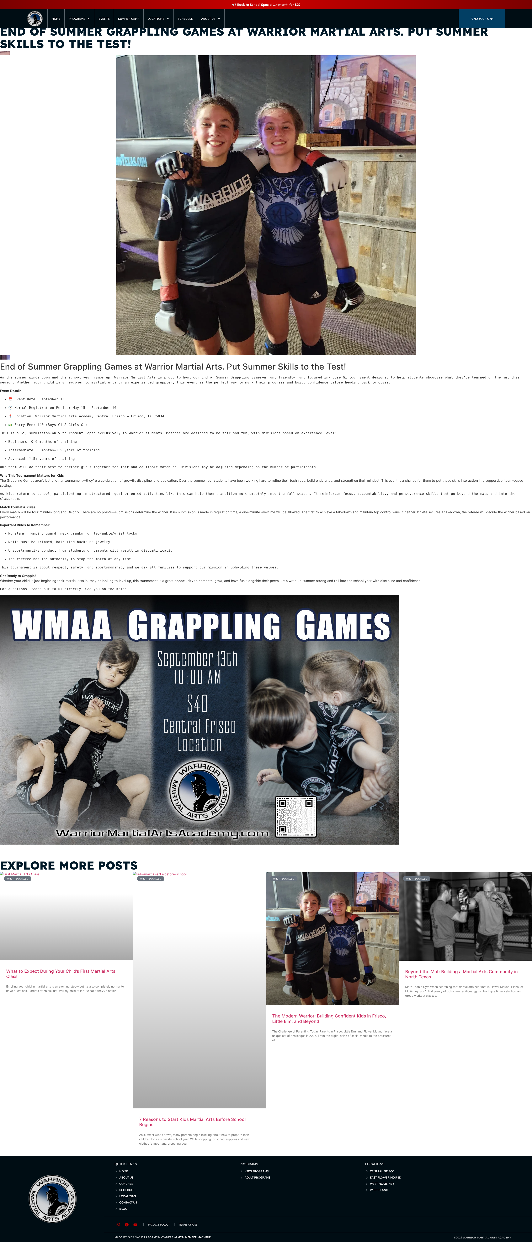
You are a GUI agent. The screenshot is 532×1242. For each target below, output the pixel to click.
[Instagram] (118, 1224)
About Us (208, 19)
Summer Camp (128, 19)
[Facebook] (127, 1224)
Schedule (185, 19)
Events (104, 19)
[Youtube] (135, 1224)
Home (56, 19)
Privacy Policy (159, 1224)
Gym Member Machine (194, 1237)
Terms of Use (188, 1224)
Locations (156, 19)
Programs (77, 19)
